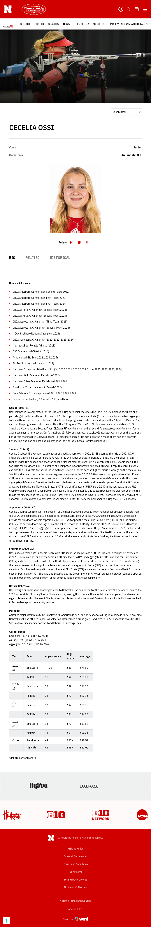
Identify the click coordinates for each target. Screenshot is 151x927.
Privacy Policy (75, 848)
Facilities (98, 24)
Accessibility (75, 909)
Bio (12, 257)
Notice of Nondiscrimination (75, 901)
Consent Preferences (76, 856)
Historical (60, 257)
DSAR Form (75, 872)
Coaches (53, 24)
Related (33, 257)
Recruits (81, 24)
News (66, 24)
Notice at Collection (75, 887)
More (113, 24)
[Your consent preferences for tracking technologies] (6, 920)
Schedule (24, 24)
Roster (39, 24)
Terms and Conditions (75, 864)
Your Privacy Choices (75, 879)
